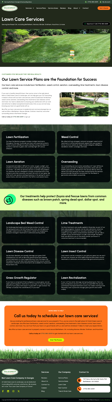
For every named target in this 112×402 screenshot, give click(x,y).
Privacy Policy (32, 400)
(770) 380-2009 (18, 117)
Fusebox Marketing (105, 400)
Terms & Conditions (42, 400)
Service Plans (41, 8)
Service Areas (53, 8)
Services (29, 8)
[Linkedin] (8, 391)
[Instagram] (13, 391)
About (75, 8)
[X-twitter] (19, 391)
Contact (86, 8)
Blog (69, 8)
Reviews (63, 8)
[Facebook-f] (3, 391)
